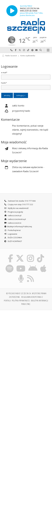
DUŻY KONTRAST (14, 241)
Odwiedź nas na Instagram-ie (24, 50)
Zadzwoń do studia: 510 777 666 (21, 201)
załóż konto (18, 105)
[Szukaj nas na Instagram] (31, 255)
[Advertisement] (26, 339)
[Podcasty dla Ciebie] (21, 275)
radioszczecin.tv (14, 223)
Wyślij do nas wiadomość (36, 50)
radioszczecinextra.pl (16, 219)
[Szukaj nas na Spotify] (9, 265)
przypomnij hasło (21, 110)
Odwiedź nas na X (20, 50)
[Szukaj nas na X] (20, 255)
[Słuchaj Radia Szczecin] (12, 11)
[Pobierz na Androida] (33, 265)
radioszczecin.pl (14, 215)
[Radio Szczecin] (26, 26)
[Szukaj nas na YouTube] (21, 265)
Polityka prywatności (21, 300)
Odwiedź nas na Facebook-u (16, 50)
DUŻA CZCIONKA (14, 237)
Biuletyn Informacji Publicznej (19, 226)
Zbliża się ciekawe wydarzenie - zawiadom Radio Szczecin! (28, 169)
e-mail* (4, 72)
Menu (48, 50)
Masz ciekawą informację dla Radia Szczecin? (30, 150)
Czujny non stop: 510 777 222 (20, 204)
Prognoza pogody (15, 212)
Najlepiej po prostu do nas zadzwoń (11, 50)
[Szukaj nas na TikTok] (40, 255)
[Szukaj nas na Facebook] (10, 255)
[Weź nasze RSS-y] (31, 275)
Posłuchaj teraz (14, 230)
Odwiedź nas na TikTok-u (28, 50)
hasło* (4, 83)
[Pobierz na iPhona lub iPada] (43, 265)
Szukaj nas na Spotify (32, 50)
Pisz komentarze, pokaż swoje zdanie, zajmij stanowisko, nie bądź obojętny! (30, 129)
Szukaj (41, 50)
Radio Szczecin (11, 56)
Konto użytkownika (27, 56)
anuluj (7, 95)
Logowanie (12, 234)
